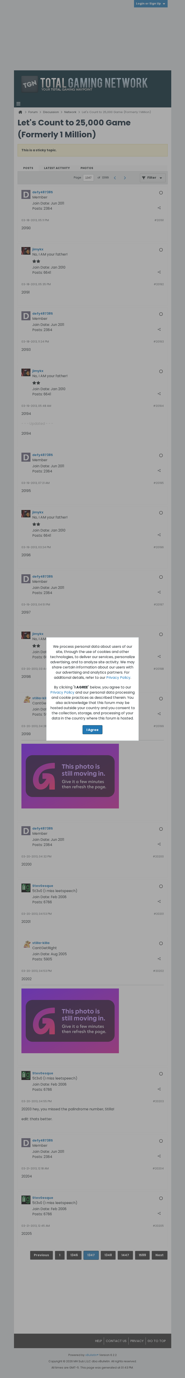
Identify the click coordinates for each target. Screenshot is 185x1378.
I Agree (92, 729)
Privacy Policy (118, 677)
